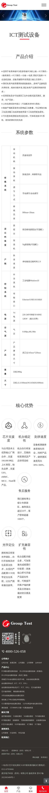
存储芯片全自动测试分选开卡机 (12, 679)
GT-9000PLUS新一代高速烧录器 (21, 708)
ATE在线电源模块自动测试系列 (12, 696)
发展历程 (13, 663)
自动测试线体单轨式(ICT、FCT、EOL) (15, 687)
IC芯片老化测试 (7, 724)
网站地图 (36, 757)
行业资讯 (13, 733)
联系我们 (44, 757)
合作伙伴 (38, 663)
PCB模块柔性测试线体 (9, 671)
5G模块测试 (17, 716)
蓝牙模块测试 (6, 716)
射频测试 (16, 720)
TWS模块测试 (40, 716)
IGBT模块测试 (20, 724)
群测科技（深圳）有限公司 (21, 751)
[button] (46, 15)
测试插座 (4, 708)
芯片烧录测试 (36, 687)
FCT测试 (38, 724)
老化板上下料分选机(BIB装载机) (13, 700)
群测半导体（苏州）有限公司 (12, 754)
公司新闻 (4, 733)
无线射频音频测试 (27, 720)
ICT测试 (30, 724)
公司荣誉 (30, 663)
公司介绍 (4, 663)
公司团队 (21, 663)
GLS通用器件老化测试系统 (11, 704)
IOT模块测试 (6, 720)
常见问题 (21, 733)
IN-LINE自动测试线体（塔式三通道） (15, 675)
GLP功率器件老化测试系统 (32, 704)
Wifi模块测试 (28, 716)
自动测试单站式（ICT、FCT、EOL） (14, 683)
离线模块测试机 (19, 691)
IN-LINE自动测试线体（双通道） (32, 671)
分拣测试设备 (41, 720)
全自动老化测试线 (32, 679)
